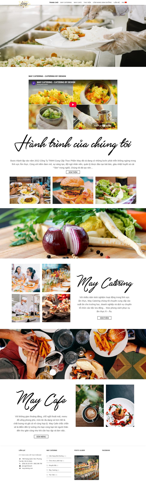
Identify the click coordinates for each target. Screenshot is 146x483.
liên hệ (117, 2)
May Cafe (78, 2)
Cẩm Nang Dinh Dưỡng (102, 2)
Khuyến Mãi (52, 465)
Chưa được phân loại (55, 460)
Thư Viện (87, 2)
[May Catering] (24, 4)
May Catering (53, 470)
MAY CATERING (66, 2)
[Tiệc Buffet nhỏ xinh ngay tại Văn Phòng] (86, 467)
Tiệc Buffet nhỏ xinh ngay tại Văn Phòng (87, 478)
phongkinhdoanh (27, 466)
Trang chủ (53, 2)
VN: (123, 2)
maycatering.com (27, 468)
